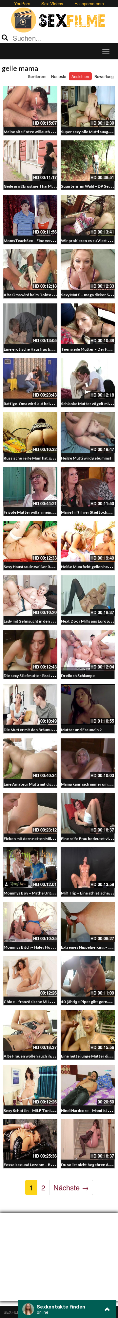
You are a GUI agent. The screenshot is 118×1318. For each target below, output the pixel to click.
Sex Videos (52, 3)
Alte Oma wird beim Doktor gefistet (36, 294)
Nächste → (71, 1187)
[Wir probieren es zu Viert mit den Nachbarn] (88, 215)
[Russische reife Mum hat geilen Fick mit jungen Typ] (30, 432)
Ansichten (80, 76)
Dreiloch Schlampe (78, 675)
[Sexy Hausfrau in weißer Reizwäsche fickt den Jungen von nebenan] (30, 541)
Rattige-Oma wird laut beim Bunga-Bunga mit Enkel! (50, 403)
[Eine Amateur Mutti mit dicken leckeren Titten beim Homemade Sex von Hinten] (30, 758)
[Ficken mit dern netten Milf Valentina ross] (30, 813)
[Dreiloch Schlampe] (88, 650)
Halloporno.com (89, 3)
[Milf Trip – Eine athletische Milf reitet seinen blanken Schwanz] (88, 867)
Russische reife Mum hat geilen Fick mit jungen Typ (49, 458)
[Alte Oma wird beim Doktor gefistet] (30, 269)
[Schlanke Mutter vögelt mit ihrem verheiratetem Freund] (88, 378)
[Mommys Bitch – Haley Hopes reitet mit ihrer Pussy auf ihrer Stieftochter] (30, 922)
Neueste (58, 76)
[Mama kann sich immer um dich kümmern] (88, 758)
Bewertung (104, 76)
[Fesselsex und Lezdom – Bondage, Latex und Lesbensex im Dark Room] (30, 1139)
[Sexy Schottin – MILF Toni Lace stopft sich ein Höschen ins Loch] (30, 1085)
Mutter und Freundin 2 (81, 729)
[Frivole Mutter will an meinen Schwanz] (30, 487)
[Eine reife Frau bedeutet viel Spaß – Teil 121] (88, 813)
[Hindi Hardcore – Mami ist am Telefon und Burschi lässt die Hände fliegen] (88, 1085)
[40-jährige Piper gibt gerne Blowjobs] (88, 976)
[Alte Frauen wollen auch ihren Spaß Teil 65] (30, 1030)
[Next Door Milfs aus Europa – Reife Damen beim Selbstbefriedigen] (88, 595)
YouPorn (22, 3)
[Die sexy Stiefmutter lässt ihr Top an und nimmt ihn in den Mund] (30, 650)
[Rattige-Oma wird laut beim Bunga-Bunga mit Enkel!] (30, 378)
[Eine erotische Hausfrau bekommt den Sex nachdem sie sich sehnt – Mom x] (30, 323)
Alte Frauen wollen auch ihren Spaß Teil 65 (42, 1056)
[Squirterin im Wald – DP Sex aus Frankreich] (88, 160)
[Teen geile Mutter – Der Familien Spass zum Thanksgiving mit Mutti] (88, 323)
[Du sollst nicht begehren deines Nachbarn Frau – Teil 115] (88, 1139)
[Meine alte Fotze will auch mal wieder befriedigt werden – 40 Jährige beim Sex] (30, 106)
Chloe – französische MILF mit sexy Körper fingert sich (53, 1001)
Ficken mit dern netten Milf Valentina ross (41, 838)
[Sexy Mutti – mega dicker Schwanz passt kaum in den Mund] (88, 269)
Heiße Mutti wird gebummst (86, 458)
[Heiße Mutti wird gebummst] (88, 432)
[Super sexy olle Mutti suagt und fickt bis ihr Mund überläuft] (88, 106)
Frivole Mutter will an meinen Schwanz (38, 512)
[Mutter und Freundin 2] (88, 704)
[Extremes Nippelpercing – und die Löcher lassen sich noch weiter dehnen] (88, 922)
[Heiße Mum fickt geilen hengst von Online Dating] (88, 541)
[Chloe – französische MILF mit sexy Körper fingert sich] (30, 976)
